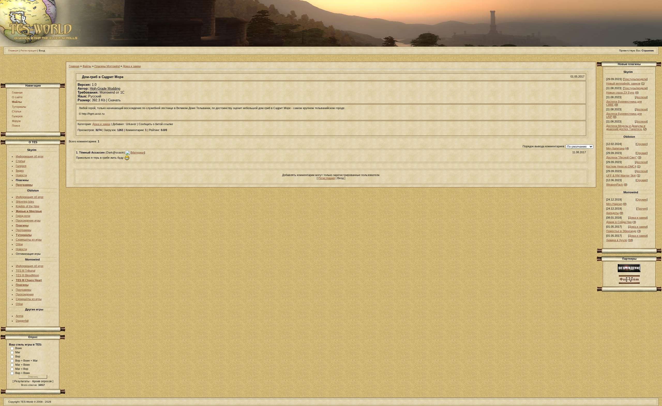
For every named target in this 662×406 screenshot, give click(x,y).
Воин (18, 348)
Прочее (642, 208)
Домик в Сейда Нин (619, 222)
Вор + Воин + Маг (26, 360)
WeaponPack (614, 184)
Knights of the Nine (27, 206)
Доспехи (641, 97)
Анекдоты (612, 213)
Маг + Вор (21, 368)
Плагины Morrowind (107, 66)
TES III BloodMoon (27, 275)
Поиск (16, 125)
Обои (19, 244)
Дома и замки (132, 66)
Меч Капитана (615, 148)
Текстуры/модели (635, 79)
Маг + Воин (22, 364)
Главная (13, 50)
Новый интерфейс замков (623, 83)
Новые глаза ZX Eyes (620, 92)
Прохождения (25, 294)
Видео (20, 170)
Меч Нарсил (614, 203)
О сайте (17, 97)
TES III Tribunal (25, 270)
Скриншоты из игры (29, 239)
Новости (21, 175)
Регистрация (28, 50)
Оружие (641, 143)
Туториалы (19, 106)
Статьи (16, 111)
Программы (23, 230)
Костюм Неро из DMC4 (621, 166)
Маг (17, 352)
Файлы (17, 101)
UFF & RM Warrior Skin (621, 175)
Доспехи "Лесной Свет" (621, 157)
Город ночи (23, 215)
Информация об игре (29, 156)
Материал (137, 152)
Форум (16, 120)
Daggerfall (22, 320)
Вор (17, 356)
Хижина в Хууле (616, 240)
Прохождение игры (28, 220)
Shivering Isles (25, 201)
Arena (19, 315)
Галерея (17, 116)
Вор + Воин (22, 372)
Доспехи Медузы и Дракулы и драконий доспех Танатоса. (625, 127)
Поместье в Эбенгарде (621, 231)
